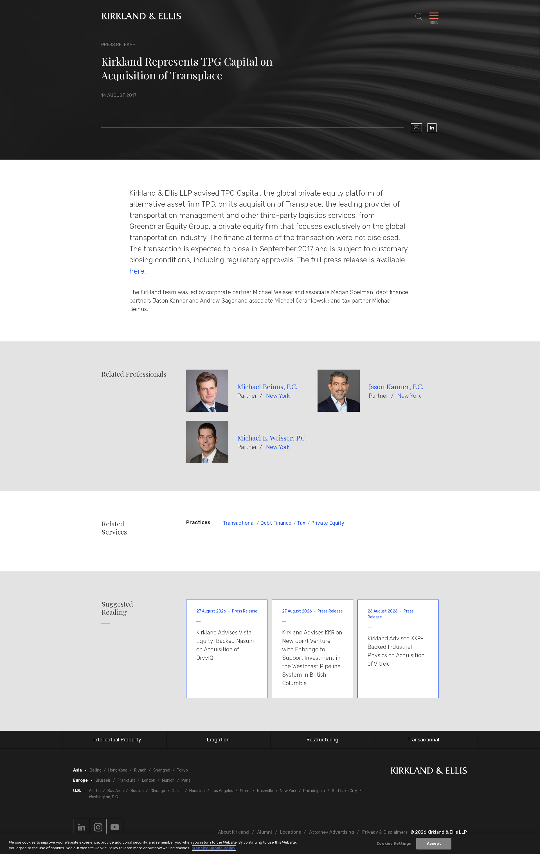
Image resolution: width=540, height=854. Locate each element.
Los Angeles (222, 790)
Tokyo (182, 770)
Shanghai (161, 770)
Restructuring (322, 740)
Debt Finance (275, 523)
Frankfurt (126, 780)
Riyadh (140, 770)
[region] (270, 844)
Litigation (218, 740)
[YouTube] (114, 827)
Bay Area (115, 790)
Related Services (114, 527)
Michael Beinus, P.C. (267, 386)
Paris (185, 780)
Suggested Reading (117, 608)
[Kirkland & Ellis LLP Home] (429, 771)
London (148, 780)
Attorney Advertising (331, 832)
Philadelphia (314, 790)
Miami (245, 790)
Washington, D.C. (104, 797)
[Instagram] (98, 827)
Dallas (177, 790)
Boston (137, 790)
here (136, 271)
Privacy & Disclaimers (385, 832)
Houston (197, 790)
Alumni (264, 832)
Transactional (239, 523)
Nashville (265, 790)
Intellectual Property (117, 740)
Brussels (103, 780)
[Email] (416, 127)
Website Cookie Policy (213, 848)
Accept (434, 843)
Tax (301, 523)
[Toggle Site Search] (419, 17)
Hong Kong (117, 770)
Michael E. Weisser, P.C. (272, 437)
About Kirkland (233, 832)
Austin (95, 790)
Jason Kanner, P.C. (396, 386)
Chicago (157, 790)
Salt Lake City (344, 790)
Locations (290, 832)
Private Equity (327, 523)
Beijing (96, 770)
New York (278, 395)
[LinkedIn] (432, 127)
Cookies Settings (394, 843)
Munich (168, 780)
